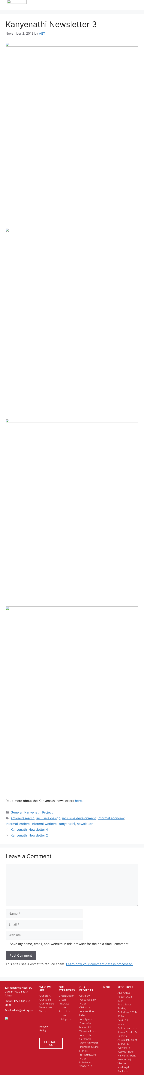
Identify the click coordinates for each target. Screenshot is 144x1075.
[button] (127, 5)
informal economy (111, 818)
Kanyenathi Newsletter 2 (29, 835)
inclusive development (79, 818)
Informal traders (18, 824)
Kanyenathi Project (38, 812)
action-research (22, 818)
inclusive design (48, 818)
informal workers (44, 824)
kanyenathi (66, 824)
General (16, 812)
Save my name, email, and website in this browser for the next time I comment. (69, 944)
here (78, 801)
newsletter (85, 824)
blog (106, 987)
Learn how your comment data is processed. (99, 964)
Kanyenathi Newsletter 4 (29, 829)
